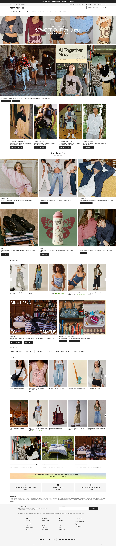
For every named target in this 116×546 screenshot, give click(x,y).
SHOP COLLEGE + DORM (16, 342)
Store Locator (80, 518)
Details (23, 4)
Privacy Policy (12, 544)
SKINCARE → (40, 351)
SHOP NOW (69, 1)
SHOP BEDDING (28, 342)
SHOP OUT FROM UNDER (8, 203)
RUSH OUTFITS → (29, 351)
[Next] (105, 279)
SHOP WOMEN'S (6, 100)
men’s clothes (84, 499)
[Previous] (11, 279)
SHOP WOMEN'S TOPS (40, 147)
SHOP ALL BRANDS (58, 155)
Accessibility (31, 544)
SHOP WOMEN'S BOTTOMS (16, 147)
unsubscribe (78, 513)
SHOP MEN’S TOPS (88, 147)
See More (11, 501)
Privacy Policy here (67, 513)
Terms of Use (18, 544)
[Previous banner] (13, 1)
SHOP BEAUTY (63, 341)
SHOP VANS (5, 254)
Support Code (42, 544)
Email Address (62, 506)
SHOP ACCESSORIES (74, 341)
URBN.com (37, 544)
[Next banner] (102, 1)
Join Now (25, 489)
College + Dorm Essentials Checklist (50, 464)
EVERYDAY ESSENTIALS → (16, 351)
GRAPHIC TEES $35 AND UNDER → (63, 351)
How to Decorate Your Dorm (81, 464)
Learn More (58, 489)
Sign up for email (80, 521)
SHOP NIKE (83, 253)
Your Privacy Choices (50, 544)
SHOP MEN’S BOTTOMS (64, 147)
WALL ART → (49, 351)
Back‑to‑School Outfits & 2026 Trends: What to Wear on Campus (24, 464)
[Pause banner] (105, 1)
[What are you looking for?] (99, 7)
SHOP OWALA (44, 254)
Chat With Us (79, 526)
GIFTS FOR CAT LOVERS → (79, 351)
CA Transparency (25, 544)
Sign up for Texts (80, 523)
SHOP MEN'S (15, 100)
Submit (93, 508)
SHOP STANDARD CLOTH (86, 203)
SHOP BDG (44, 203)
